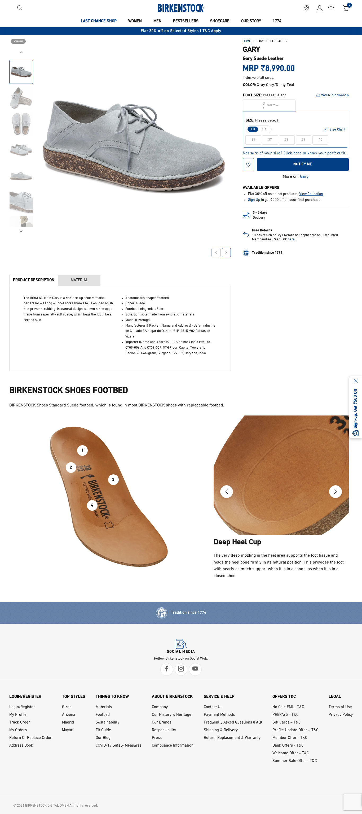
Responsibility (164, 730)
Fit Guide (103, 730)
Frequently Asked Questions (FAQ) (233, 723)
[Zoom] (219, 60)
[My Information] (318, 8)
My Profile (18, 715)
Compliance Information (172, 746)
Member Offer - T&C (289, 738)
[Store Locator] (307, 8)
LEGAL (335, 697)
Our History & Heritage (171, 715)
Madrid (68, 723)
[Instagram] (181, 669)
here (291, 239)
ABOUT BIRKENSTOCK (172, 697)
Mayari (68, 730)
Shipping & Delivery (221, 730)
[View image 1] (21, 72)
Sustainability (107, 723)
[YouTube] (195, 669)
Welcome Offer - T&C (290, 753)
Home (247, 41)
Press (157, 738)
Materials (104, 707)
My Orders (18, 730)
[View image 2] (21, 98)
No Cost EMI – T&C (288, 707)
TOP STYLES (73, 697)
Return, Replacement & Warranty (232, 738)
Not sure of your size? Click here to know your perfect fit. (295, 153)
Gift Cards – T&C (286, 723)
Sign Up (254, 200)
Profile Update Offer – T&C (295, 730)
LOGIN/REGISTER (25, 697)
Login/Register (22, 707)
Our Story (251, 21)
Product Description (33, 280)
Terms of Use (340, 707)
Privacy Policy (341, 715)
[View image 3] (21, 124)
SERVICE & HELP (219, 697)
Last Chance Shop (99, 21)
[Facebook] (166, 669)
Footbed (103, 715)
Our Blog (103, 738)
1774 (277, 21)
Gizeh (67, 707)
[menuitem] (99, 21)
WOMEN (135, 21)
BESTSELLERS (185, 21)
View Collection (311, 194)
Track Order (19, 723)
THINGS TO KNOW (112, 697)
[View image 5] (21, 176)
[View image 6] (21, 202)
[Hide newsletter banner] (355, 381)
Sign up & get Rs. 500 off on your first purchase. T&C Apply (229, 31)
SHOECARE (219, 21)
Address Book (21, 746)
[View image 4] (21, 150)
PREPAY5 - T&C (285, 715)
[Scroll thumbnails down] (21, 231)
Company (160, 707)
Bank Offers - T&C (287, 746)
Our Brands (161, 723)
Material (79, 280)
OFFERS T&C (284, 697)
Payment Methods (219, 715)
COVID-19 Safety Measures (119, 746)
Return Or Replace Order (30, 738)
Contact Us (213, 707)
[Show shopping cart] (344, 8)
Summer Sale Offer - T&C (294, 761)
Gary (304, 177)
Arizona (68, 715)
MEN (157, 21)
